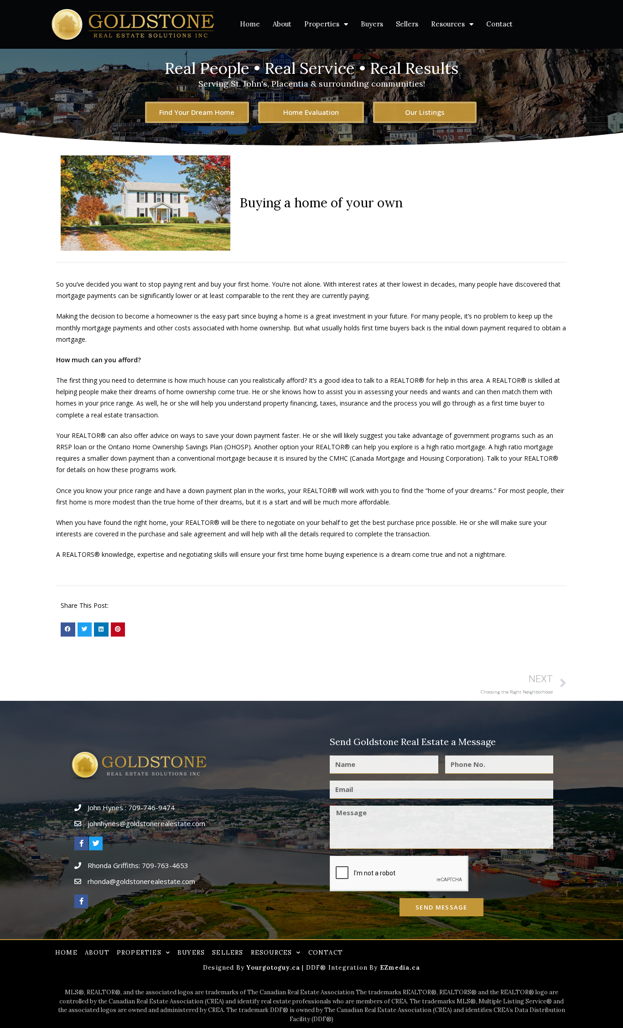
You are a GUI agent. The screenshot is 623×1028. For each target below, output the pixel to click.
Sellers (407, 24)
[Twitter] (96, 843)
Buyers (372, 24)
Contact (499, 24)
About (282, 24)
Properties (321, 24)
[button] (68, 629)
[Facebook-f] (81, 843)
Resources (448, 24)
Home (250, 24)
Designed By (224, 967)
